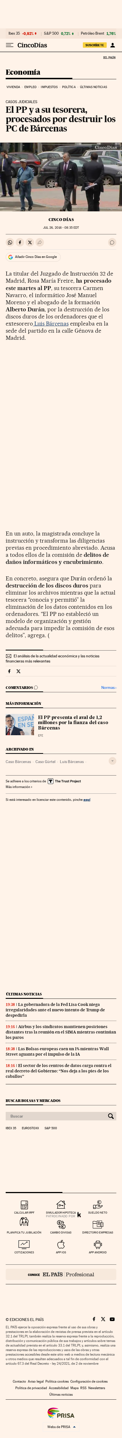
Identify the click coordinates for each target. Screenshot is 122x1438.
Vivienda (13, 87)
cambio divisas (60, 1232)
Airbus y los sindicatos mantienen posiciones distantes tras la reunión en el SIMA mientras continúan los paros (61, 1032)
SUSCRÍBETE (94, 45)
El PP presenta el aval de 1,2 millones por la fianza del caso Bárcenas (73, 723)
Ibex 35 (14, 34)
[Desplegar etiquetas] (112, 761)
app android (98, 1252)
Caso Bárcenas (18, 761)
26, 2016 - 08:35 (61, 228)
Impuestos (49, 87)
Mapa (74, 1388)
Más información (18, 787)
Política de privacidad (31, 1388)
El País (109, 57)
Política (69, 87)
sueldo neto (97, 1212)
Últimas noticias (93, 87)
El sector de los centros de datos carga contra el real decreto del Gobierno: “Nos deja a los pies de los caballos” (59, 1071)
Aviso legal (36, 1381)
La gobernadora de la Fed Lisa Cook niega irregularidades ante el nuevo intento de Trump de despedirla (55, 1010)
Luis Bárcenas (51, 323)
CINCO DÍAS (61, 219)
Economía (23, 72)
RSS (83, 1388)
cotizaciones (24, 1252)
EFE (40, 735)
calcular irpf (24, 1212)
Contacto (19, 1381)
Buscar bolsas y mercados (33, 1101)
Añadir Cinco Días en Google (36, 257)
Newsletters (96, 1388)
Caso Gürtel (45, 761)
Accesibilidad (59, 1388)
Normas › (108, 687)
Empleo (30, 87)
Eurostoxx (30, 1128)
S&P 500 (51, 34)
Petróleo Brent (92, 34)
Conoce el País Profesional (61, 1274)
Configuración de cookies (89, 1381)
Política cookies (57, 1381)
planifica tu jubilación (24, 1232)
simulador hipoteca (61, 1212)
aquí (86, 799)
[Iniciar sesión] (112, 45)
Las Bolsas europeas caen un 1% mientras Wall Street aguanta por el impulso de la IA (57, 1051)
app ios (61, 1252)
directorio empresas (97, 1232)
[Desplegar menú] (10, 45)
